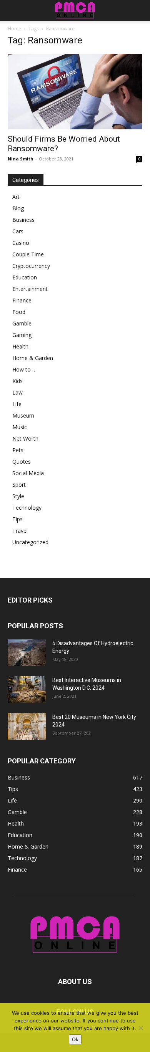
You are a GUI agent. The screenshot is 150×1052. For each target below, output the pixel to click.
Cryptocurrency (31, 265)
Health (20, 346)
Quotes (21, 461)
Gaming (22, 335)
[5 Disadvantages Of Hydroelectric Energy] (27, 652)
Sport (19, 484)
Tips (17, 519)
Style (18, 496)
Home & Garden (32, 358)
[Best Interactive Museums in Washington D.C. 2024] (27, 689)
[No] (140, 1028)
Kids (17, 381)
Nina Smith (20, 159)
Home (14, 28)
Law (17, 392)
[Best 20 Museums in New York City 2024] (27, 726)
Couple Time (28, 254)
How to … (24, 369)
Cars (17, 231)
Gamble (22, 323)
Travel (20, 530)
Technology (27, 507)
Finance (22, 300)
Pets (17, 450)
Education (24, 277)
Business (23, 219)
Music (19, 427)
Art (16, 196)
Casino (20, 242)
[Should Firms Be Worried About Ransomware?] (75, 91)
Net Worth (25, 438)
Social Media (28, 473)
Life (17, 404)
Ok (75, 1039)
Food (18, 311)
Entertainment (30, 288)
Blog (18, 208)
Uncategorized (30, 542)
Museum (23, 415)
